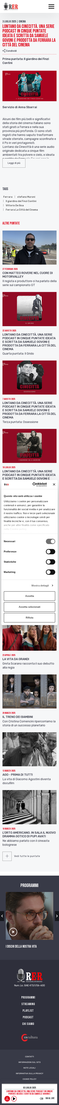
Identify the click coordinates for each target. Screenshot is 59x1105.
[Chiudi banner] (54, 484)
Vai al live (50, 1098)
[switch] (50, 551)
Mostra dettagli (40, 585)
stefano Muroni (26, 197)
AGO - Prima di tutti (17, 775)
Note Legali (29, 1068)
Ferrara (7, 197)
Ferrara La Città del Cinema (22, 209)
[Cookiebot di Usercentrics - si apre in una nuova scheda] (34, 484)
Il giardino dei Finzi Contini (21, 201)
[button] (13, 163)
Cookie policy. (18, 529)
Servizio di (10, 107)
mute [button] (41, 1098)
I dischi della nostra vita (21, 946)
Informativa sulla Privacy (29, 1073)
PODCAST (28, 1017)
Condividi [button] (11, 51)
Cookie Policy (29, 1079)
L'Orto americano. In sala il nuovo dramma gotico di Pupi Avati (29, 834)
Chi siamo (28, 1024)
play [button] (14, 1099)
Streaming (28, 1004)
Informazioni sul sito (30, 1062)
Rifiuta (29, 617)
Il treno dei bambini (17, 717)
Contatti (29, 1056)
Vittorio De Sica (15, 205)
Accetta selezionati (29, 606)
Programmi (28, 997)
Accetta (29, 596)
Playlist (28, 1011)
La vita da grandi (15, 659)
